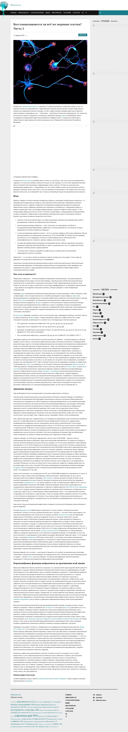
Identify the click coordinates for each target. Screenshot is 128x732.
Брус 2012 (66, 607)
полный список (63, 515)
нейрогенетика (99, 335)
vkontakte (99, 697)
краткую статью (26, 180)
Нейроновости (23, 12)
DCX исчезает (47, 478)
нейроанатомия (52, 716)
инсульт (42, 710)
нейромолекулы (53, 719)
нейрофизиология (32, 724)
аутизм (96, 338)
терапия (42, 726)
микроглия (42, 716)
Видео (48, 12)
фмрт (48, 726)
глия (96, 326)
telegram (99, 695)
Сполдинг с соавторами (51, 371)
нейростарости (51, 721)
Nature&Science (99, 300)
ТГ (86, 12)
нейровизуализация (16, 719)
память (97, 310)
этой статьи (22, 300)
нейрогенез (82, 35)
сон (95, 306)
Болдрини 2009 (18, 467)
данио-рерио (30, 707)
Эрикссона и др (77, 364)
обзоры (41, 724)
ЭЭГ (41, 702)
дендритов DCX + (30, 482)
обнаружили (31, 537)
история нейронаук (49, 712)
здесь (23, 293)
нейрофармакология (18, 724)
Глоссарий (67, 12)
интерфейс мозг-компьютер (20, 712)
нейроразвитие (39, 721)
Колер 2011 (50, 607)
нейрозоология (99, 322)
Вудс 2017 (21, 629)
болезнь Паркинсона (101, 319)
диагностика (48, 707)
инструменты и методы (102, 297)
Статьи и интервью (37, 12)
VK (82, 12)
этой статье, (19, 315)
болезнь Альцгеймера (101, 303)
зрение (56, 707)
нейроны (97, 313)
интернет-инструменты (21, 599)
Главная (13, 12)
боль (54, 705)
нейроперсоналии (28, 721)
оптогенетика (49, 724)
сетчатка (97, 329)
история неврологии (36, 712)
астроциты (98, 316)
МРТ (37, 702)
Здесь (75, 296)
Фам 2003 (69, 487)
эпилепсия (54, 726)
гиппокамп (97, 332)
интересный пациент (52, 710)
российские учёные (17, 726)
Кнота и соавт (71, 367)
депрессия (38, 707)
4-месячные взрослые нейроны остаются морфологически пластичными (53, 619)
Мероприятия (56, 12)
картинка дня (99, 294)
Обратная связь (101, 700)
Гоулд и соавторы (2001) (49, 530)
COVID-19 (14, 702)
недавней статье (25, 510)
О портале (76, 12)
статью (30, 557)
